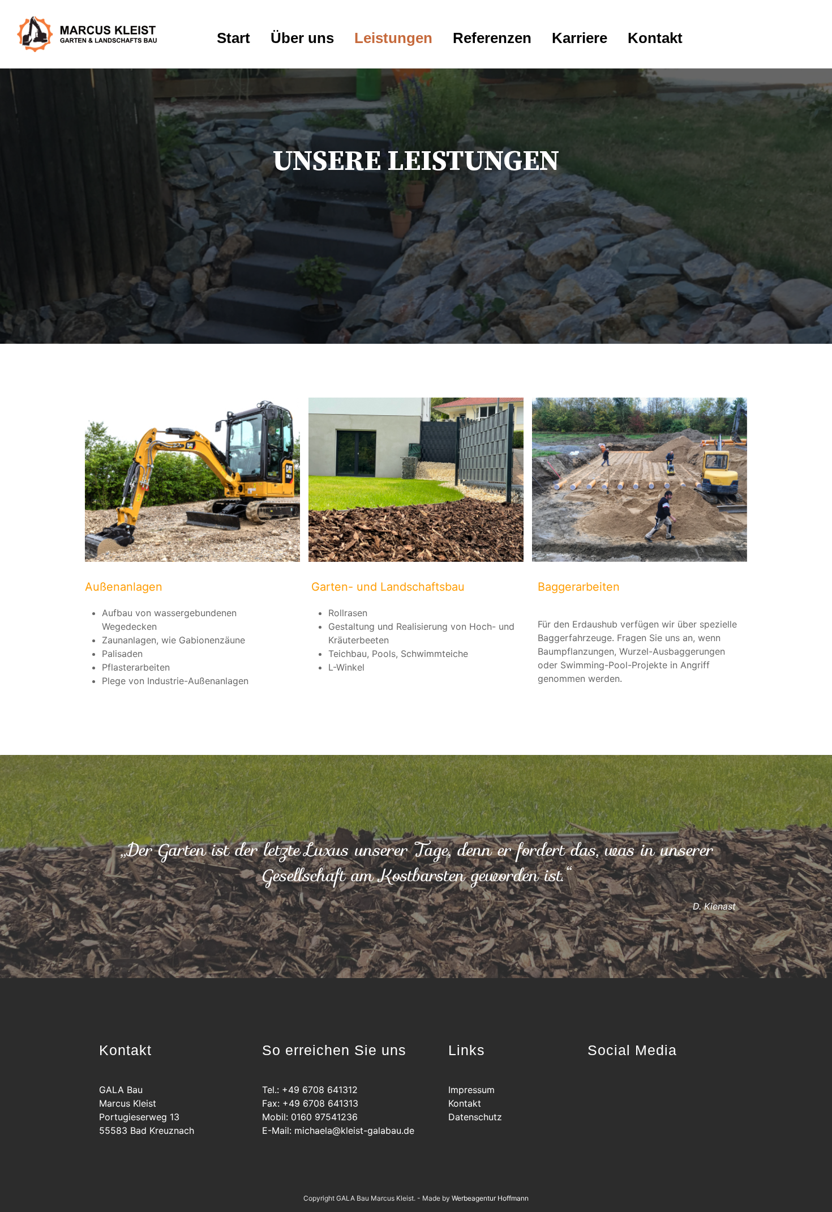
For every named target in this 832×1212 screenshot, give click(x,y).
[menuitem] (233, 36)
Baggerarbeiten (579, 587)
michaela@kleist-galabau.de (354, 1130)
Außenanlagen (123, 587)
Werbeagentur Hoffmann (490, 1198)
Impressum (471, 1089)
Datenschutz (475, 1117)
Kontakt (464, 1103)
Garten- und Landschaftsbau (388, 587)
